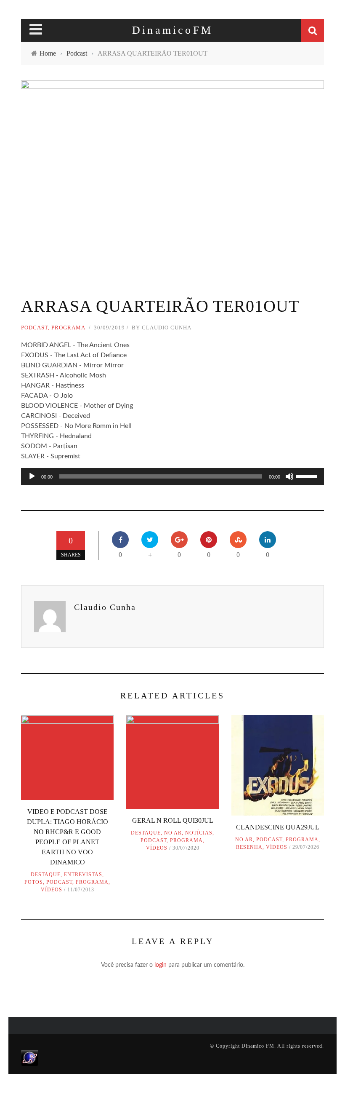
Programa (68, 327)
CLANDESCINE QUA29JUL (277, 827)
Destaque (46, 874)
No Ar (173, 833)
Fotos (33, 882)
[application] (172, 476)
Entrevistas (83, 874)
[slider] (308, 475)
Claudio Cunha (166, 327)
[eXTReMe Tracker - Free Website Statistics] (29, 1057)
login (160, 965)
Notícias (198, 833)
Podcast (34, 327)
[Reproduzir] (32, 476)
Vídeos (51, 890)
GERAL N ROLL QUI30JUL (172, 820)
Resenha (249, 847)
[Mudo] (289, 476)
